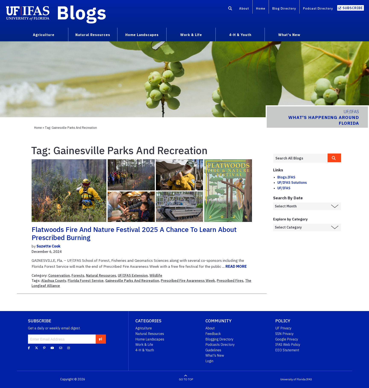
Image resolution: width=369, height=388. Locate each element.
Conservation (59, 275)
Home (260, 8)
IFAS (309, 379)
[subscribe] (100, 338)
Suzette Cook (48, 246)
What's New (214, 355)
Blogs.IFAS (286, 177)
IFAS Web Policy (287, 344)
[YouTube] (52, 348)
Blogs (81, 12)
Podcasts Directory (220, 344)
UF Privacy (283, 328)
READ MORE (236, 266)
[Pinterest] (44, 348)
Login (209, 361)
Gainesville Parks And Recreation (132, 280)
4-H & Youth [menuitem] (240, 35)
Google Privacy (286, 339)
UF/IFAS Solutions (292, 182)
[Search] (230, 9)
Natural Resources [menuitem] (92, 35)
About (244, 8)
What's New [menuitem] (289, 35)
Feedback (213, 334)
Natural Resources (101, 275)
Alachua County (53, 280)
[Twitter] (36, 348)
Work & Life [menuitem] (191, 35)
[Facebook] (29, 348)
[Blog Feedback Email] (60, 348)
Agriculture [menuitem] (43, 35)
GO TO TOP (186, 379)
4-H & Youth (144, 350)
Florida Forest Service (86, 280)
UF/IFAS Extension (133, 275)
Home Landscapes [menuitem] (142, 35)
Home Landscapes (149, 339)
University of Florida (293, 379)
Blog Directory (284, 8)
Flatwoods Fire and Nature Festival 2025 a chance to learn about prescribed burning (134, 233)
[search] (334, 157)
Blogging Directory (219, 339)
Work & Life (144, 344)
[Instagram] (68, 348)
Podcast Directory (318, 8)
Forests (78, 275)
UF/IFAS (283, 188)
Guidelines (213, 350)
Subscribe (353, 8)
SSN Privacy (284, 334)
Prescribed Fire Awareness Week (188, 280)
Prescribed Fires (230, 280)
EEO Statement (287, 350)
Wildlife (155, 275)
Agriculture (143, 328)
